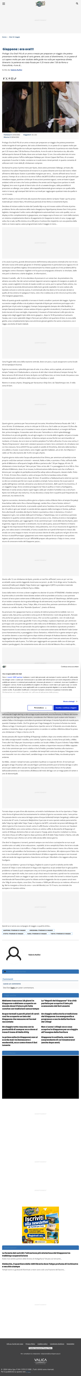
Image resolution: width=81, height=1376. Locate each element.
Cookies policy (42, 1344)
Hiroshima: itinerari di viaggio (41, 930)
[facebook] (4, 78)
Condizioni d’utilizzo (57, 1344)
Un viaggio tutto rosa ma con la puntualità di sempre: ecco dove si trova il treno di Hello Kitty (20, 1029)
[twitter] (6, 78)
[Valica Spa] (41, 1361)
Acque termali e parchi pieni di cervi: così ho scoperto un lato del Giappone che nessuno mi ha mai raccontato (20, 1017)
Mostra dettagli (69, 701)
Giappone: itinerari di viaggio (14, 930)
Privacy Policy (30, 1344)
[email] (12, 78)
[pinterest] (9, 78)
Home (4, 37)
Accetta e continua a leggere (66, 708)
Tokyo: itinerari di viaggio (61, 934)
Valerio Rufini (16, 70)
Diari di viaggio (14, 37)
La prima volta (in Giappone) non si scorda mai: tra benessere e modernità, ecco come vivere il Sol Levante (20, 1041)
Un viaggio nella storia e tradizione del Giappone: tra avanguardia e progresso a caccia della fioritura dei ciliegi (59, 1017)
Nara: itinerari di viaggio (37, 934)
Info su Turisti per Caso (15, 1344)
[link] (15, 78)
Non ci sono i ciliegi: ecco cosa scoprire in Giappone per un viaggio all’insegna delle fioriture (59, 1029)
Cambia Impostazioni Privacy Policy (40, 1348)
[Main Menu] (4, 4)
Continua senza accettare (70, 667)
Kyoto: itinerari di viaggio (13, 934)
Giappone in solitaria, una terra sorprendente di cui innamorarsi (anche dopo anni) (58, 1040)
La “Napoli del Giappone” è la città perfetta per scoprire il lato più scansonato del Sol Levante (58, 1003)
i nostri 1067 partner (15, 677)
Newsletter (70, 1344)
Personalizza (39, 708)
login (13, 988)
